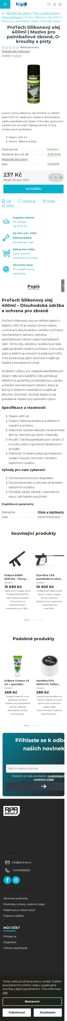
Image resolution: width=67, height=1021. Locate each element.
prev (3, 564)
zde (5, 992)
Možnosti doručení (14, 159)
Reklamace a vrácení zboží (19, 910)
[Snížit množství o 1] (50, 177)
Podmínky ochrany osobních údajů (24, 904)
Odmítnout (17, 1012)
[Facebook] (7, 880)
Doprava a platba (13, 915)
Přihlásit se (9, 936)
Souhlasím (47, 1012)
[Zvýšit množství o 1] (61, 177)
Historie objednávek (15, 948)
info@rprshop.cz (21, 862)
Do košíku (34, 189)
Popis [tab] (33, 286)
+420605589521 (21, 870)
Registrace (9, 942)
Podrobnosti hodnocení (16, 51)
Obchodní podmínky (15, 898)
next (63, 564)
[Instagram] (16, 880)
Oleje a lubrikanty (51, 512)
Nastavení (32, 1001)
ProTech (16, 55)
